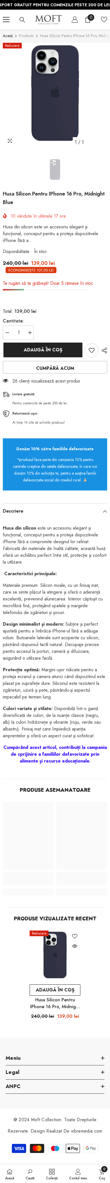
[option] (55, 95)
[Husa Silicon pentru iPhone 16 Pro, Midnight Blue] (55, 956)
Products (26, 36)
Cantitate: (13, 321)
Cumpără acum (55, 368)
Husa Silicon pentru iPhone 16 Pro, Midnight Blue (55, 1003)
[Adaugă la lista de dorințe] (92, 350)
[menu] (6, 19)
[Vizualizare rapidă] (75, 946)
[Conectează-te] (75, 19)
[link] (28, 878)
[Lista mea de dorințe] (104, 19)
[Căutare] (22, 19)
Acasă (8, 36)
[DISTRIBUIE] (103, 350)
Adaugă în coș (42, 350)
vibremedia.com (86, 1131)
